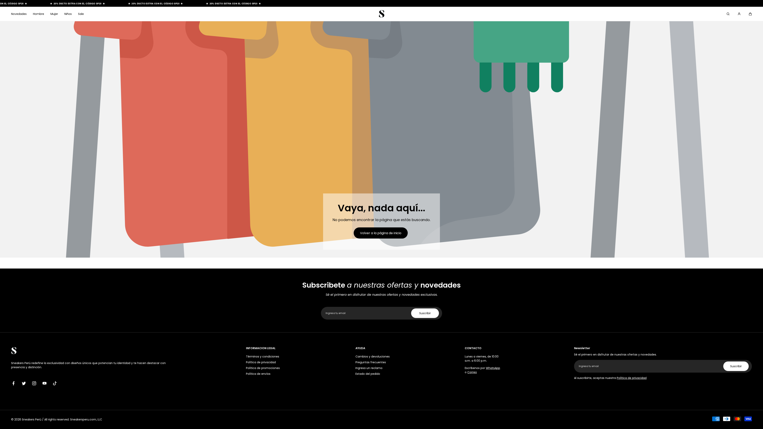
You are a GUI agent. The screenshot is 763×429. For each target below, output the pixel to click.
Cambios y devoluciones (372, 356)
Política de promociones (263, 368)
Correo (472, 372)
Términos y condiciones (262, 356)
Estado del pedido (367, 374)
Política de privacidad (261, 362)
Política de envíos (258, 374)
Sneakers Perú (31, 419)
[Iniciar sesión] (739, 13)
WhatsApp (493, 368)
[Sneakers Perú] (381, 14)
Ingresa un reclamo (368, 368)
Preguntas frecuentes (370, 362)
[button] (750, 13)
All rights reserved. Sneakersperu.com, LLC (73, 419)
